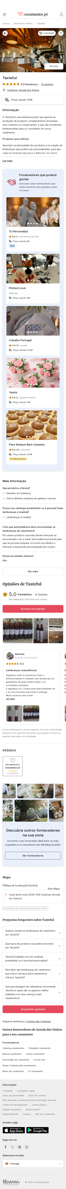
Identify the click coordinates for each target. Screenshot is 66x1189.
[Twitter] (12, 1147)
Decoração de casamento (16, 1059)
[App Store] (14, 1132)
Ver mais (33, 571)
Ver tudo (54, 66)
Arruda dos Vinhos (23, 23)
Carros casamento (35, 1054)
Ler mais (7, 160)
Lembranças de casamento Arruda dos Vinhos (25, 908)
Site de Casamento (45, 1114)
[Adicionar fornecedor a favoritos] (60, 33)
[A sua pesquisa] (5, 33)
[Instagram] (26, 1147)
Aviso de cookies (37, 1095)
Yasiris (13, 392)
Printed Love (17, 288)
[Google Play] (37, 1132)
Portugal (14, 1163)
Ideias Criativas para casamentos (19, 1065)
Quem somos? (33, 1109)
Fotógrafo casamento (40, 1048)
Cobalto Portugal (20, 340)
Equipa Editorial (10, 1114)
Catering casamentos (13, 1048)
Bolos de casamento (13, 1071)
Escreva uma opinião (33, 608)
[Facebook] (5, 1147)
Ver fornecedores (33, 855)
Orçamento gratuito (33, 1009)
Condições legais (26, 1091)
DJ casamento (35, 1071)
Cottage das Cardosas (38, 1021)
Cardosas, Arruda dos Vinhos (23, 90)
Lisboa (6, 23)
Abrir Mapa (54, 888)
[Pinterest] (19, 1147)
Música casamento (12, 1054)
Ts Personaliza (18, 231)
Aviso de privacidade (13, 1095)
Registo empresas (12, 1109)
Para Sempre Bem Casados (27, 444)
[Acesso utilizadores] (61, 14)
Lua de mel (39, 1059)
